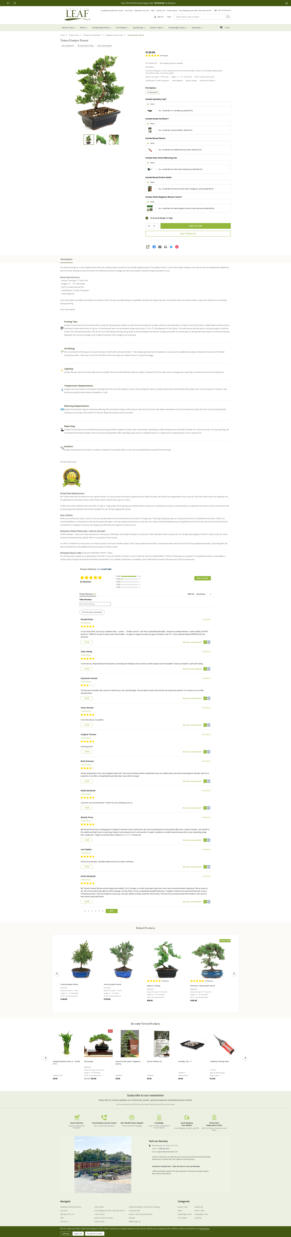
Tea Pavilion (121, 27)
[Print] (165, 246)
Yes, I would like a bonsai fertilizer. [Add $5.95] (175, 130)
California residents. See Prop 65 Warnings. (144, 1207)
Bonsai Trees (68, 27)
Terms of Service (166, 1104)
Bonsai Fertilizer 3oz (154, 1061)
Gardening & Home (100, 27)
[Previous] (8, 3)
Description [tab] (66, 259)
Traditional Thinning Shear (219, 1061)
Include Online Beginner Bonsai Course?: (164, 197)
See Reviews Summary (92, 612)
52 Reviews (164, 56)
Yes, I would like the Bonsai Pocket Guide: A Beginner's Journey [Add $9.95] (185, 189)
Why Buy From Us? (142, 10)
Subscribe (196, 27)
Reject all (78, 1233)
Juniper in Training (110, 986)
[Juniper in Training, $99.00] (124, 959)
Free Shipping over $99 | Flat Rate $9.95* (195, 10)
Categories (184, 1201)
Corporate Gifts (134, 1210)
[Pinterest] (176, 246)
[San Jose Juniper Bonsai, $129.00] (80, 959)
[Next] (14, 3)
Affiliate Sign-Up (134, 1221)
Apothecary (138, 27)
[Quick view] (85, 1004)
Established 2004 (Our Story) (112, 10)
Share (86, 642)
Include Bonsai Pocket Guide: (159, 177)
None (152, 104)
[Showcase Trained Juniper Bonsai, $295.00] (167, 959)
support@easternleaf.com (167, 1152)
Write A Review (202, 578)
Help (152, 10)
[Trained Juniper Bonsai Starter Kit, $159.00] (210, 959)
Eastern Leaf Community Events (140, 1214)
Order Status (172, 10)
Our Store (129, 10)
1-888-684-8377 (164, 1149)
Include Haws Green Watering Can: (161, 158)
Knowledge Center (177, 27)
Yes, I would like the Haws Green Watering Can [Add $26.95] (180, 169)
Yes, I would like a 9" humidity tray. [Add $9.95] (175, 110)
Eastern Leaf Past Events (103, 1218)
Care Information (104, 45)
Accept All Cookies (95, 1233)
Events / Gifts (156, 27)
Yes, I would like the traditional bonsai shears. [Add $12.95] (179, 150)
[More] (75, 27)
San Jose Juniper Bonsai (69, 984)
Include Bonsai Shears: (156, 138)
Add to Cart (196, 226)
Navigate (65, 1201)
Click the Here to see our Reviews (186, 1166)
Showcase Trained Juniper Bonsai (159, 986)
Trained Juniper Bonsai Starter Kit (202, 986)
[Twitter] (171, 246)
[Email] (159, 246)
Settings (65, 1233)
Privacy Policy (153, 1104)
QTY (149, 226)
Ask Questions (68, 45)
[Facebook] (154, 246)
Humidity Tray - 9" (185, 1061)
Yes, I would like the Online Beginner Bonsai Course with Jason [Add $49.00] (186, 208)
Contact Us (160, 10)
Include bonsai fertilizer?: (157, 118)
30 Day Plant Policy (86, 45)
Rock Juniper (88, 1061)
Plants (83, 27)
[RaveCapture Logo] (104, 569)
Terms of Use (99, 1214)
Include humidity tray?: (156, 99)
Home (62, 35)
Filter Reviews (86, 600)
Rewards (132, 1218)
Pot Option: (152, 88)
